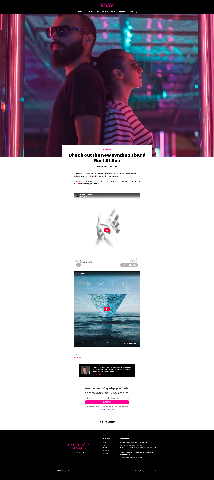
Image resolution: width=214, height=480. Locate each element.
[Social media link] (93, 374)
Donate (105, 453)
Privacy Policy (139, 471)
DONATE (130, 12)
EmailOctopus (111, 409)
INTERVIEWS (90, 12)
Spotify (78, 184)
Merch (105, 447)
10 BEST (80, 12)
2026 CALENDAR (102, 12)
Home (105, 442)
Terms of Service (152, 471)
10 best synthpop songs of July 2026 (130, 445)
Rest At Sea (77, 357)
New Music (107, 149)
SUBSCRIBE (121, 12)
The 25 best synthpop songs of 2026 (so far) (133, 442)
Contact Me (129, 471)
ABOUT (112, 12)
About (105, 445)
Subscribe (106, 450)
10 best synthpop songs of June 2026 (130, 457)
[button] (136, 12)
